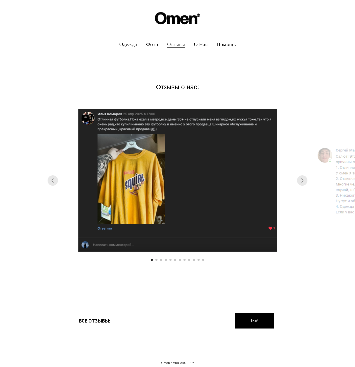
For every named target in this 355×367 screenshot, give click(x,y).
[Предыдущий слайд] (53, 180)
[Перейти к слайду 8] (184, 260)
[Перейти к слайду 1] (152, 260)
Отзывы (176, 44)
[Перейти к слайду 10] (194, 260)
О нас (201, 44)
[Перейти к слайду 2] (156, 260)
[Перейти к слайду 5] (170, 260)
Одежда (128, 44)
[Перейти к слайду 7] (180, 260)
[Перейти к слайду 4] (166, 260)
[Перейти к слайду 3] (161, 260)
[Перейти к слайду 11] (199, 260)
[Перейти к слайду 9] (189, 260)
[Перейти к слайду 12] (203, 260)
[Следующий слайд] (302, 180)
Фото (152, 44)
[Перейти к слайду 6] (175, 260)
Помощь (226, 44)
